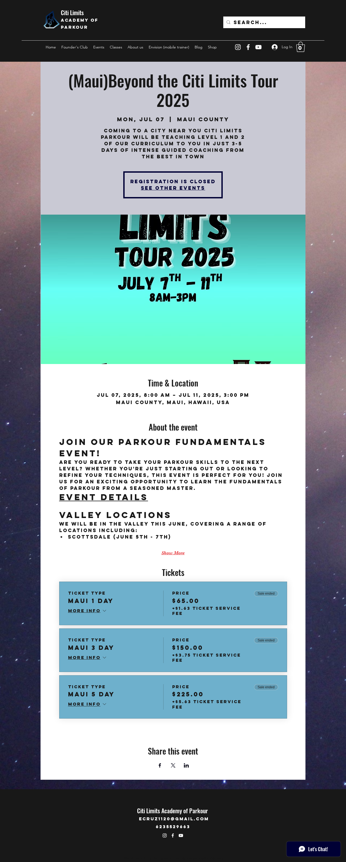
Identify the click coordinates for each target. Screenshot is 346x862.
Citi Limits (73, 12)
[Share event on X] (173, 765)
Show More (173, 552)
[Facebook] (248, 47)
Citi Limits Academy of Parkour (172, 810)
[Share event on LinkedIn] (186, 765)
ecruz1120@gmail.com (174, 818)
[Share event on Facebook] (159, 765)
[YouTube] (258, 47)
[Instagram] (238, 47)
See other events (173, 188)
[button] (300, 47)
